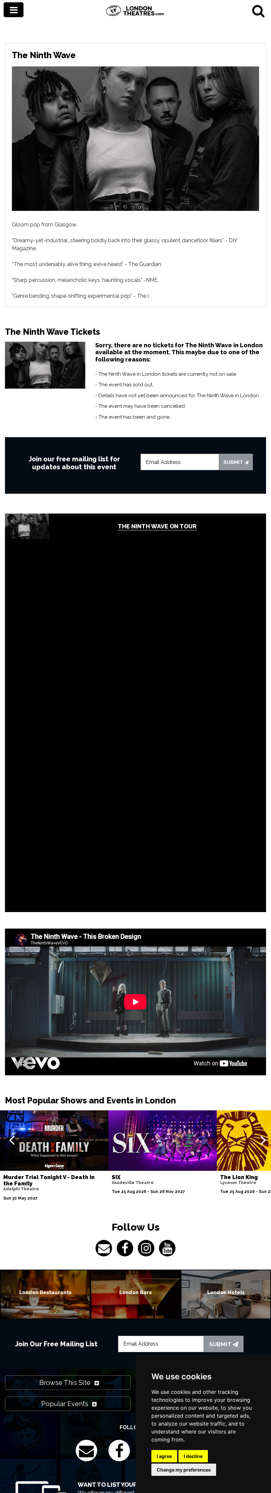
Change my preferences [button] (184, 1470)
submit (234, 462)
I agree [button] (164, 1456)
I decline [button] (193, 1456)
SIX (116, 1177)
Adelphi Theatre (21, 1189)
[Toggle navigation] (13, 10)
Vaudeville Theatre (133, 1182)
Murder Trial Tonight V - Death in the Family (49, 1180)
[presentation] (11, 1140)
